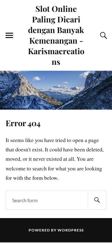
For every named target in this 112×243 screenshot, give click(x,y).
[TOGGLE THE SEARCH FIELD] (102, 35)
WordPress (71, 230)
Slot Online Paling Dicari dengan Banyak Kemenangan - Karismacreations (56, 35)
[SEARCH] (97, 200)
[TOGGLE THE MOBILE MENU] (9, 35)
